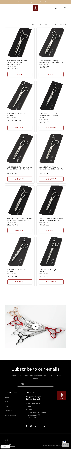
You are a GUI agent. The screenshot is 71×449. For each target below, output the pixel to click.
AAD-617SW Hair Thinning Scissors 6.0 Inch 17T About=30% (51, 168)
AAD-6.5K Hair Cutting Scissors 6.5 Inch (18, 271)
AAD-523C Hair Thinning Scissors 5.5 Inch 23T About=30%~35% (51, 219)
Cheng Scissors (51, 445)
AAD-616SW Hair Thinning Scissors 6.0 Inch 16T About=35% (51, 61)
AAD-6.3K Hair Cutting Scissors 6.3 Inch (50, 271)
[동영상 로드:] (35, 326)
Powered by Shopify (61, 445)
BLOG (7, 401)
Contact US (8, 410)
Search (7, 397)
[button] (6, 8)
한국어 (9, 444)
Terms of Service (10, 415)
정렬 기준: (34, 24)
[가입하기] (51, 384)
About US (8, 406)
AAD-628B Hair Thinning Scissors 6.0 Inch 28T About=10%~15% (19, 168)
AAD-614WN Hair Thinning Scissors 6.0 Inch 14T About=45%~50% (17, 62)
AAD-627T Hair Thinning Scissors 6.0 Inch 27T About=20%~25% (19, 219)
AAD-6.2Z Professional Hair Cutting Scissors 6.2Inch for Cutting (49, 115)
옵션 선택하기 (51, 74)
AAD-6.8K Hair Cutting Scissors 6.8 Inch (18, 115)
